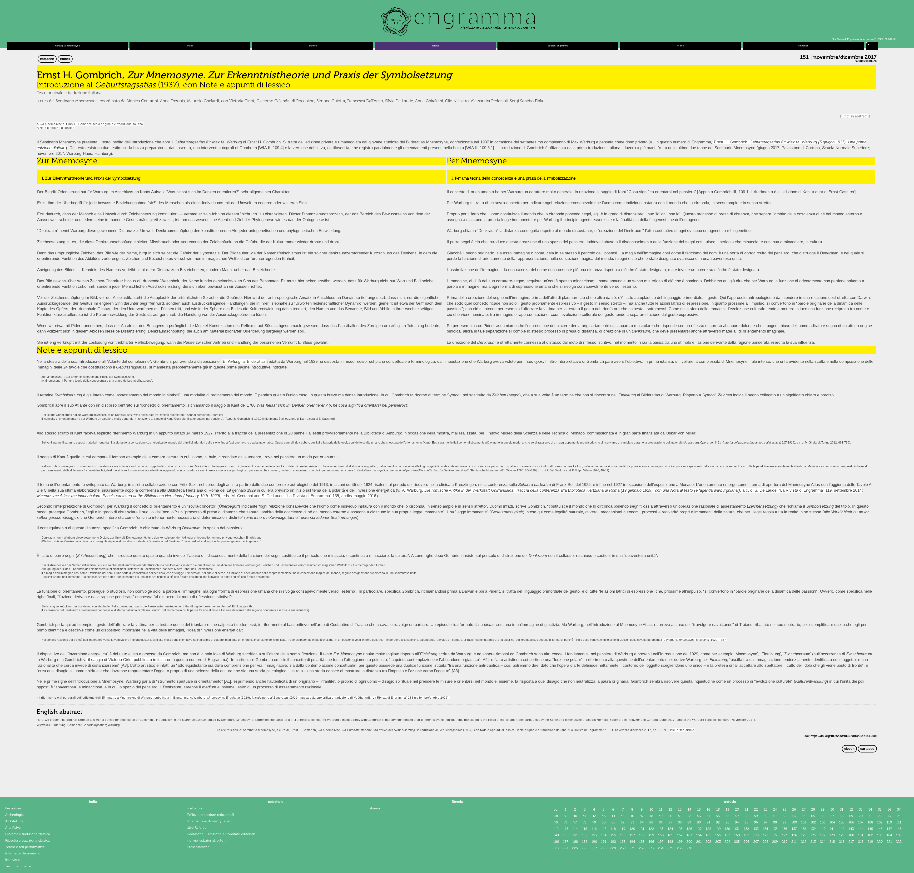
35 (880, 809)
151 (575, 835)
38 (556, 816)
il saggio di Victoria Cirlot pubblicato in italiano (128, 659)
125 (680, 829)
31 (841, 809)
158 (642, 835)
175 (803, 835)
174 (794, 835)
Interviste (12, 860)
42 (594, 816)
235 (670, 848)
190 (594, 842)
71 (870, 816)
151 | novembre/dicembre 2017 (838, 57)
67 (832, 816)
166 (718, 835)
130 (727, 829)
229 (613, 848)
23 (765, 809)
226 (584, 848)
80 (604, 822)
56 (727, 816)
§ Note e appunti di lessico (56, 127)
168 (737, 835)
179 (841, 835)
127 (698, 829)
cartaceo (47, 59)
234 (661, 848)
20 (737, 809)
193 (622, 842)
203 (718, 842)
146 (880, 829)
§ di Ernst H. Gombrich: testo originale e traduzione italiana (90, 124)
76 (565, 822)
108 (870, 822)
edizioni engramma (558, 45)
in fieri (680, 45)
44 (613, 816)
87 (670, 822)
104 (832, 822)
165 (708, 835)
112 (556, 829)
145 (870, 829)
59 (756, 816)
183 (879, 835)
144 (861, 829)
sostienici (194, 808)
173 (784, 835)
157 (632, 835)
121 (641, 829)
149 (556, 835)
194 (632, 842)
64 (803, 816)
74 (898, 816)
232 (642, 848)
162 (680, 835)
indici (190, 45)
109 (880, 822)
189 (584, 842)
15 (699, 809)
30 (832, 809)
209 (775, 842)
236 (680, 848)
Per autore (13, 808)
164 (699, 835)
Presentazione (198, 847)
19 (727, 809)
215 (832, 842)
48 (651, 816)
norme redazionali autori (206, 840)
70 (861, 816)
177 (822, 835)
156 (623, 835)
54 (708, 816)
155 (613, 835)
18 (718, 809)
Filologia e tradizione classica (27, 834)
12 (670, 809)
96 (756, 822)
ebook (65, 59)
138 (803, 829)
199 (680, 842)
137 (794, 829)
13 (679, 809)
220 (880, 842)
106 (851, 822)
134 (765, 829)
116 (594, 829)
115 (584, 829)
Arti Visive (13, 828)
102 (813, 822)
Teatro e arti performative (25, 847)
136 (784, 829)
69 (851, 816)
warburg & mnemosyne (67, 45)
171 (765, 835)
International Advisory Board (209, 821)
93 (727, 822)
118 (613, 829)
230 (623, 848)
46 (632, 816)
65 (813, 816)
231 (632, 848)
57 (737, 816)
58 (746, 816)
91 (708, 822)
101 (803, 822)
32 (851, 809)
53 (699, 816)
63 (794, 816)
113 (565, 829)
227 (594, 848)
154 (603, 835)
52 (689, 816)
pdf (556, 809)
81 (613, 822)
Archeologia (14, 815)
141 (832, 829)
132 (746, 829)
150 (565, 835)
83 (632, 822)
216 (841, 842)
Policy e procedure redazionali (210, 815)
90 (699, 822)
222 (899, 842)
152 (584, 835)
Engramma (457, 20)
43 (604, 816)
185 (899, 835)
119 (622, 829)
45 (623, 816)
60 (765, 816)
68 (842, 816)
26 (794, 809)
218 (861, 842)
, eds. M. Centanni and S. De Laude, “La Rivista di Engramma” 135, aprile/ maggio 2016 (206, 496)
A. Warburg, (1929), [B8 (693, 639)
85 (651, 822)
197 (660, 842)
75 (556, 822)
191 (603, 842)
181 (860, 835)
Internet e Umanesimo (22, 853)
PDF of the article (682, 730)
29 (823, 809)
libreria (435, 45)
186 (556, 842)
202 (708, 842)
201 (699, 842)
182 (870, 835)
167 (727, 835)
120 (632, 829)
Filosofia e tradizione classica (27, 840)
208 (765, 842)
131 (737, 829)
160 (661, 835)
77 (575, 822)
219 (870, 842)
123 (660, 829)
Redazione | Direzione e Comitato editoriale (221, 834)
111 (898, 822)
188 (575, 842)
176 (813, 835)
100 (794, 822)
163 (689, 835)
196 (651, 842)
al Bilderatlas (254, 361)
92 (718, 822)
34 (870, 809)
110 (889, 822)
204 (727, 842)
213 (813, 842)
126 (689, 829)
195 (642, 842)
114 (575, 829)
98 (775, 822)
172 (775, 835)
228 (603, 848)
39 (565, 816)
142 (841, 829)
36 (889, 809)
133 (756, 829)
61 (775, 816)
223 (556, 848)
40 (575, 816)
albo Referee (196, 828)
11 (660, 809)
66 (823, 816)
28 (813, 809)
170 (756, 835)
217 (851, 842)
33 (860, 809)
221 (889, 842)
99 (784, 822)
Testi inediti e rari (18, 866)
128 (708, 829)
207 (756, 842)
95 (746, 822)
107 (860, 822)
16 (708, 809)
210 (784, 842)
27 (803, 809)
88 (680, 822)
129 (718, 829)
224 (565, 848)
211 (794, 842)
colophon (803, 45)
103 (822, 822)
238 (689, 848)
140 (822, 829)
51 (680, 816)
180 (851, 835)
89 (689, 822)
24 (775, 809)
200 (689, 842)
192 (613, 842)
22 (756, 809)
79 (594, 822)
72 (880, 816)
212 (803, 842)
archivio (312, 45)
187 (565, 842)
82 (623, 822)
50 (670, 816)
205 (737, 842)
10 (651, 809)
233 (651, 848)
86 (661, 822)
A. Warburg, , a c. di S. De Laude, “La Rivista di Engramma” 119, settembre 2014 (632, 490)
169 (746, 835)
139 (813, 829)
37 (898, 809)
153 (594, 835)
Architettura (14, 821)
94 (737, 822)
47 (642, 816)
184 (889, 835)
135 (775, 829)
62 (784, 816)
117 (603, 829)
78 (584, 822)
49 (661, 816)
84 (642, 822)
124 (670, 829)
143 (851, 829)
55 (718, 816)
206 (746, 842)
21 (746, 809)
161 (670, 835)
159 (651, 835)
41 (584, 816)
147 (889, 829)
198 (670, 842)
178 (832, 835)
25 (784, 809)
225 (575, 848)
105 (841, 822)
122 (651, 829)
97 (765, 822)
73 (889, 816)
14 (689, 809)
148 (899, 829)
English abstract (855, 116)
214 (822, 842)
